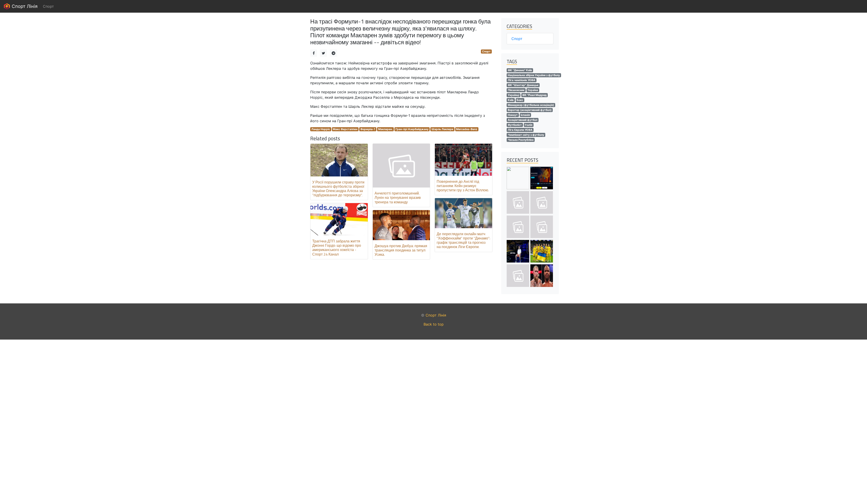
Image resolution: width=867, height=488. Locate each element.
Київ (511, 100)
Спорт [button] (48, 6)
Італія (528, 125)
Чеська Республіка (521, 139)
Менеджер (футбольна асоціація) (531, 105)
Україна (532, 90)
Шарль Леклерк (442, 129)
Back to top (434, 324)
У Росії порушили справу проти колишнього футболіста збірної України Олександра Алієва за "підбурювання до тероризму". (338, 188)
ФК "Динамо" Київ (520, 70)
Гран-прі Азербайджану (412, 129)
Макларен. (385, 129)
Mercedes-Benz (466, 129)
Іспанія (525, 115)
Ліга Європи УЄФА (520, 129)
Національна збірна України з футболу (534, 75)
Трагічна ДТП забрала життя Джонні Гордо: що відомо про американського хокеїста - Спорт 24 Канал (336, 247)
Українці (513, 95)
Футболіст (515, 125)
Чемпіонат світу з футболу (526, 134)
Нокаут (513, 115)
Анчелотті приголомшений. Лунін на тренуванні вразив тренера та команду (398, 197)
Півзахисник (516, 90)
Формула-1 (367, 129)
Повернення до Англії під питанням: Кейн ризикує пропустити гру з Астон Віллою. (463, 186)
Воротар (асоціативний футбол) (530, 110)
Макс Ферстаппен (345, 129)
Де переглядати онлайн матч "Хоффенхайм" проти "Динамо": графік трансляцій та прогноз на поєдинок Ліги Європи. (463, 240)
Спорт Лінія (23, 6)
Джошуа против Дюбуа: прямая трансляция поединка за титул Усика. (401, 250)
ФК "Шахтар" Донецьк (523, 85)
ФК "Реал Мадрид (534, 95)
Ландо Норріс (320, 129)
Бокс (520, 100)
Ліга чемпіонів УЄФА (521, 80)
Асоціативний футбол (522, 120)
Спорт (486, 51)
